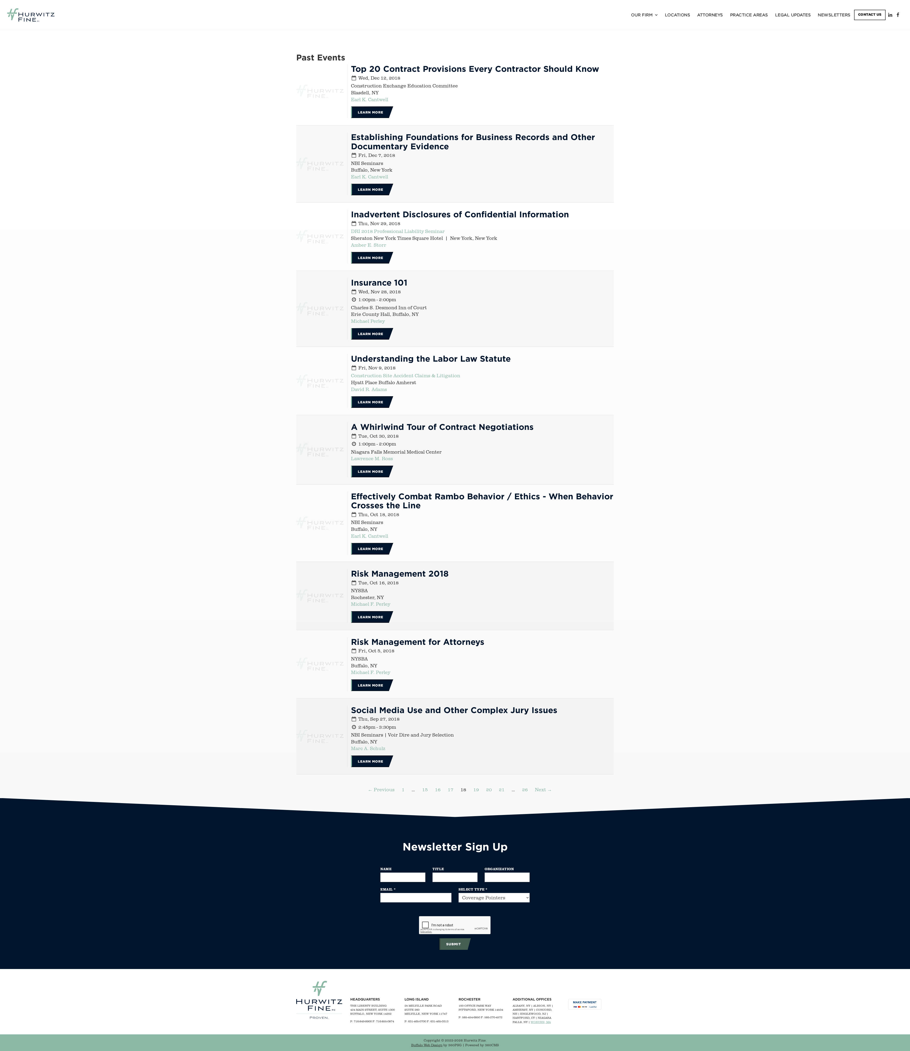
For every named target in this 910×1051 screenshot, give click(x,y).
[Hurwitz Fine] (31, 15)
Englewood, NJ (533, 1013)
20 (489, 789)
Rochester (469, 999)
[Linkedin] (891, 14)
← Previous (381, 789)
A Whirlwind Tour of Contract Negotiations (442, 426)
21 (502, 789)
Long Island (417, 999)
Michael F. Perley (370, 604)
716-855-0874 (385, 1021)
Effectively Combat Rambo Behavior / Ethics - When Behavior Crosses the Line (482, 500)
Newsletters (834, 15)
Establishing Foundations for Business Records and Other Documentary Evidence (473, 141)
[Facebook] (898, 14)
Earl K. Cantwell (369, 99)
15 (425, 789)
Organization (499, 869)
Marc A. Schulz (368, 748)
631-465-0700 (417, 1021)
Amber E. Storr (368, 245)
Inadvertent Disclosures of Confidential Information (460, 214)
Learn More (370, 112)
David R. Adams (369, 389)
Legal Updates (793, 15)
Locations (677, 15)
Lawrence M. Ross (372, 458)
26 (525, 789)
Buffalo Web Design (426, 1045)
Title (438, 869)
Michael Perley (368, 321)
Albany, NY (521, 1005)
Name (385, 869)
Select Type (473, 889)
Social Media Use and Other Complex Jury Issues (454, 709)
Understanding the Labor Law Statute (431, 358)
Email (388, 889)
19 (476, 789)
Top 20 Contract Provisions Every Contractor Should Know (475, 68)
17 (450, 789)
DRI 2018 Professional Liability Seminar (398, 231)
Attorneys (710, 15)
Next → (543, 789)
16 (438, 789)
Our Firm (642, 15)
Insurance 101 (379, 282)
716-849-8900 (363, 1021)
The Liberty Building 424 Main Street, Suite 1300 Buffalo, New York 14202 (372, 1009)
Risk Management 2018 (400, 573)
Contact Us (870, 14)
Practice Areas (749, 15)
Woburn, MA (541, 1022)
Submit (453, 944)
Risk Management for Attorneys (417, 641)
